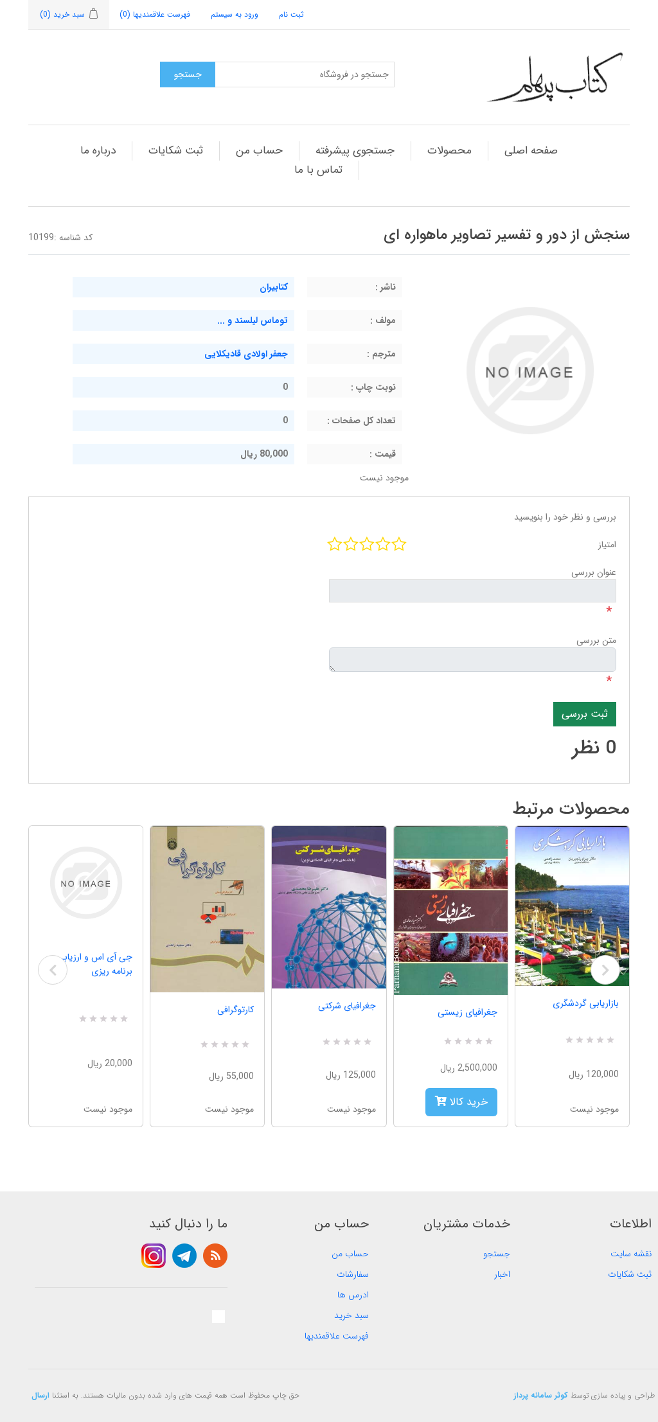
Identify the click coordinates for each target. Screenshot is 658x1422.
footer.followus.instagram (153, 1255)
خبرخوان (215, 1255)
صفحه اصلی (531, 150)
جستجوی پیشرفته (355, 150)
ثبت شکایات (175, 150)
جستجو (496, 1254)
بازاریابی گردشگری (586, 1003)
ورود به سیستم (234, 14)
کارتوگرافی (235, 1010)
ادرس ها (353, 1295)
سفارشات (353, 1274)
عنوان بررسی (593, 572)
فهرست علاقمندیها (337, 1336)
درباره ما (98, 150)
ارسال (40, 1395)
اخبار (502, 1274)
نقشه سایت (631, 1254)
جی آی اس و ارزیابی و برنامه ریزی (91, 964)
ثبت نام (291, 14)
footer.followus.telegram (184, 1255)
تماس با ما (318, 170)
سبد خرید (351, 1315)
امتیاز (607, 545)
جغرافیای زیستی (467, 1012)
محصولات (449, 150)
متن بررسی (596, 640)
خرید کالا (467, 1102)
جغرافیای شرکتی (346, 1006)
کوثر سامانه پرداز (541, 1395)
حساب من (259, 150)
